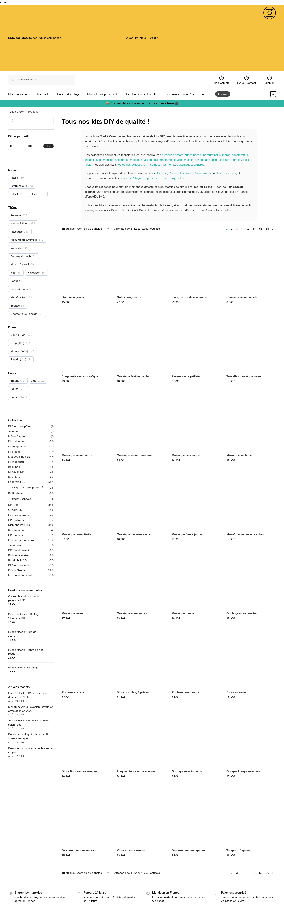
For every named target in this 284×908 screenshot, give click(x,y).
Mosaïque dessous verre (133, 534)
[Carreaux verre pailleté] (250, 263)
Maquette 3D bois (19, 456)
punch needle (193, 154)
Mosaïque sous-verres (132, 613)
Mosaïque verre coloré (77, 455)
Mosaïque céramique (186, 455)
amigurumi (121, 159)
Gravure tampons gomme (189, 850)
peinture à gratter (230, 159)
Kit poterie (14, 476)
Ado (33, 380)
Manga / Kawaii (20, 264)
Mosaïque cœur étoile (76, 534)
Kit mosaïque (16, 461)
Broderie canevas (21, 498)
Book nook (14, 466)
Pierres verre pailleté (186, 376)
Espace (15, 305)
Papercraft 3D (16, 481)
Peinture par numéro (21, 540)
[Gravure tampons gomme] (196, 817)
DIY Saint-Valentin (19, 550)
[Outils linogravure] (141, 263)
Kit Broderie (15, 493)
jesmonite (169, 164)
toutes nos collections (131, 164)
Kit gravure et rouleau (131, 850)
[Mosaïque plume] (196, 580)
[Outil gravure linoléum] (196, 738)
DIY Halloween (17, 520)
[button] (269, 94)
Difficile (15, 193)
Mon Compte (222, 82)
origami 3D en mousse (99, 159)
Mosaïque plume (183, 613)
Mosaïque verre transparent (135, 455)
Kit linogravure (17, 446)
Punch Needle (17, 570)
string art (155, 164)
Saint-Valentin (203, 173)
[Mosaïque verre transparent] (141, 421)
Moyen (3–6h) (19, 351)
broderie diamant (172, 154)
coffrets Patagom (132, 178)
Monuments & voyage (24, 239)
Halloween (186, 173)
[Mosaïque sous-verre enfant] (250, 501)
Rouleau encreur (73, 692)
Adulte (14, 388)
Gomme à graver (73, 297)
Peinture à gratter (19, 514)
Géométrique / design (24, 313)
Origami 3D (15, 509)
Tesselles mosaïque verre (243, 376)
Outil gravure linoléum (187, 771)
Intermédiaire (19, 185)
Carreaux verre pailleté (241, 297)
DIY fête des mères (20, 565)
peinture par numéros (216, 154)
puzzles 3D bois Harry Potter (165, 178)
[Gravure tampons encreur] (86, 817)
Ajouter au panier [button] (86, 310)
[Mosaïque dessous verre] (141, 501)
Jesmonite (14, 545)
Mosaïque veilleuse (239, 455)
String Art (14, 431)
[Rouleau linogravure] (196, 659)
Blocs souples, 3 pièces (133, 692)
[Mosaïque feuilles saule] (141, 343)
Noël (13, 272)
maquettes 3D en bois (144, 159)
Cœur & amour (20, 289)
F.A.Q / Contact (246, 82)
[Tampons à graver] (250, 817)
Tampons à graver (238, 850)
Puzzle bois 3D (17, 560)
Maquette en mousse (21, 575)
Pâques (174, 173)
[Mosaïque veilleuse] (250, 421)
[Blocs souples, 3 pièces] (141, 659)
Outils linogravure (129, 297)
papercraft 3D (240, 154)
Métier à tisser (17, 436)
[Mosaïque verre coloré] (86, 421)
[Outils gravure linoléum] (250, 580)
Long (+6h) (17, 343)
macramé (165, 159)
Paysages (17, 231)
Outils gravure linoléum (242, 613)
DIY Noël (161, 173)
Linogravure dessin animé (189, 297)
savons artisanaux (206, 159)
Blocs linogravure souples (79, 771)
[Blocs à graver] (250, 659)
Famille (15, 397)
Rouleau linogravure (185, 692)
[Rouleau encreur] (86, 659)
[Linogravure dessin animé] (196, 263)
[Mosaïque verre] (86, 580)
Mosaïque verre (72, 613)
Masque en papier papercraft (27, 487)
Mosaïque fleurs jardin (187, 534)
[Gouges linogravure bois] (250, 738)
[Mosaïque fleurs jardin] (196, 501)
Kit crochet (14, 451)
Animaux (16, 215)
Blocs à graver (236, 692)
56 (267, 228)
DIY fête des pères (19, 426)
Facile (14, 177)
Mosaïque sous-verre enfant (245, 534)
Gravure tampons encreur (79, 850)
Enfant (15, 380)
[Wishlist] (105, 241)
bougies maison (183, 159)
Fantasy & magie (21, 256)
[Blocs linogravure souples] (86, 738)
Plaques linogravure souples (136, 771)
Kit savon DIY (16, 471)
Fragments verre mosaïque (80, 376)
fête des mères (226, 173)
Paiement (269, 82)
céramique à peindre (190, 164)
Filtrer (48, 146)
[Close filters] (55, 119)
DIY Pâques (15, 535)
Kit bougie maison (19, 555)
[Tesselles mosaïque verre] (250, 343)
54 (254, 228)
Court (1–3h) (18, 334)
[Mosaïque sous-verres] (141, 580)
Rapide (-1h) (18, 359)
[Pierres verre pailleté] (196, 343)
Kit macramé (16, 529)
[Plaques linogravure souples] (141, 738)
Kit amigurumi (16, 441)
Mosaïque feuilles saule (133, 376)
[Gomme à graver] (86, 263)
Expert (36, 193)
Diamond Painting (19, 524)
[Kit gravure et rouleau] (141, 817)
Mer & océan (18, 297)
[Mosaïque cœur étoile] (86, 501)
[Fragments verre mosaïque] (86, 343)
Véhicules (16, 247)
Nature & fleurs (20, 223)
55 (260, 228)
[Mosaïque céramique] (196, 421)
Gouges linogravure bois (243, 771)
